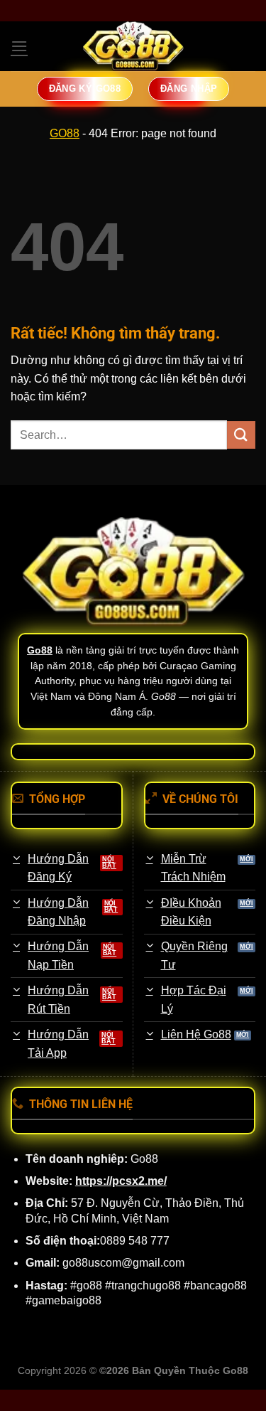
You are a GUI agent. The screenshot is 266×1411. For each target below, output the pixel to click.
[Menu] (19, 45)
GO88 (64, 133)
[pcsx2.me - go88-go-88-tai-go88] (133, 46)
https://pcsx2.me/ (121, 1181)
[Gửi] (241, 435)
